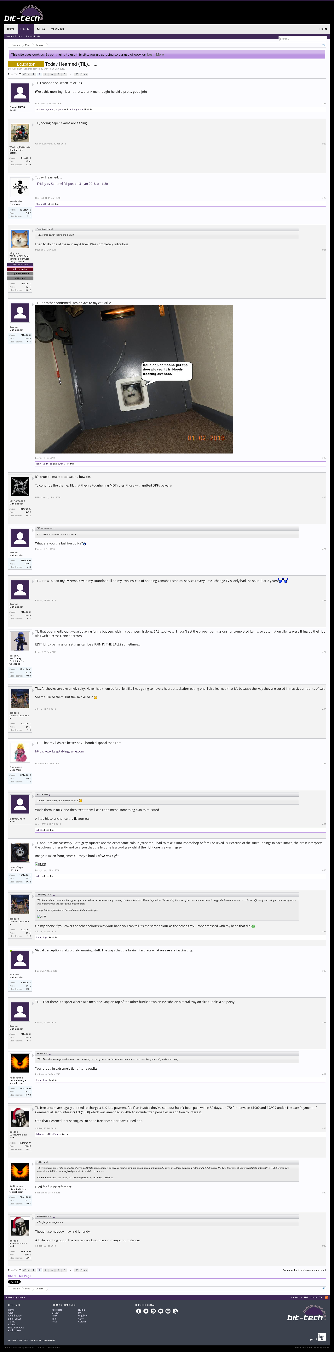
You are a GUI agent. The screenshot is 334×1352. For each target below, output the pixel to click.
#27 (324, 549)
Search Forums (14, 36)
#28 (324, 600)
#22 (324, 144)
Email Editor (14, 1318)
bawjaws (14, 974)
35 (77, 74)
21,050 (28, 1146)
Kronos (47, 69)
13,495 (28, 338)
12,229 (28, 673)
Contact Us (296, 1297)
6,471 (28, 878)
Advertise (13, 1324)
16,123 (28, 1092)
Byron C (61, 464)
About (11, 1312)
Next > (84, 74)
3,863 (28, 161)
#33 (324, 870)
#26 (324, 497)
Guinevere (15, 767)
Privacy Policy (321, 1347)
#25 (324, 458)
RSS (326, 1297)
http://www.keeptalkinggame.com (59, 751)
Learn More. (155, 54)
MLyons (59, 109)
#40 (324, 1246)
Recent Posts (33, 36)
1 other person (76, 109)
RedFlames (16, 1077)
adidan (40, 109)
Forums (25, 29)
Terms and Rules (303, 1347)
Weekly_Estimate (19, 147)
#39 (324, 1192)
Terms (11, 1321)
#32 (324, 824)
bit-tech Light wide (15, 1297)
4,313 (28, 287)
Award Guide (14, 1315)
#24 (324, 250)
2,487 (28, 213)
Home (11, 29)
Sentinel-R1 (16, 201)
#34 (324, 931)
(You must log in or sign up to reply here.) (304, 1270)
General (27, 69)
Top (321, 1297)
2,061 (28, 727)
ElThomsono (17, 500)
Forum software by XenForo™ (33, 1347)
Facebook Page (16, 1327)
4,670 (28, 512)
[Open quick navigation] (323, 45)
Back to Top (14, 1330)
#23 (324, 198)
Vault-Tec (47, 464)
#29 (324, 652)
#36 (324, 1022)
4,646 (28, 986)
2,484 (28, 778)
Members (57, 29)
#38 (324, 1128)
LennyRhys (16, 867)
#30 (324, 709)
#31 (324, 763)
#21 (324, 103)
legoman (49, 109)
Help (306, 1297)
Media (41, 29)
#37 (324, 1074)
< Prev (26, 74)
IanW (39, 464)
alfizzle (14, 712)
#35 (324, 971)
